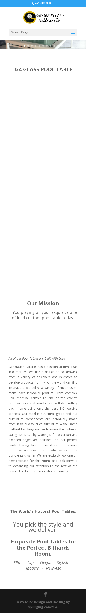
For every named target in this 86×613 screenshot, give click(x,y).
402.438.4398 (43, 3)
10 (58, 46)
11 (62, 46)
